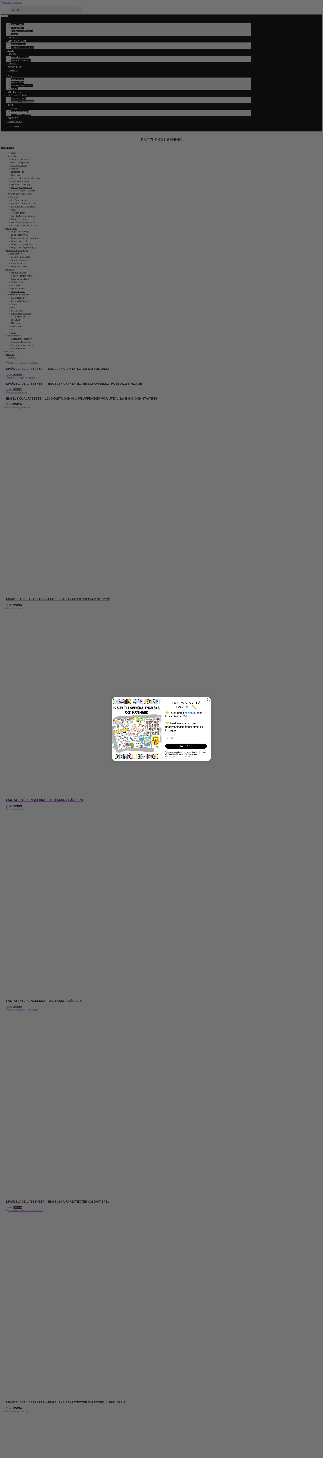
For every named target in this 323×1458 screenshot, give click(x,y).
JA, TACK (186, 746)
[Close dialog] (207, 700)
